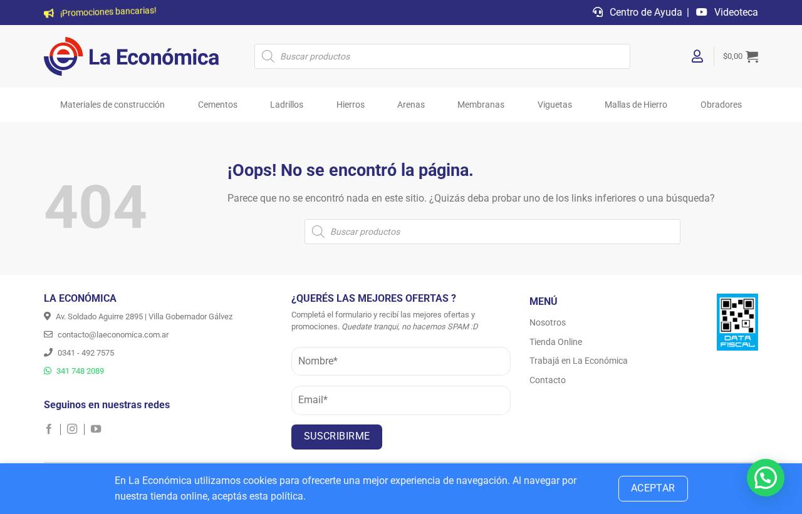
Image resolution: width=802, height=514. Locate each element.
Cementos (217, 105)
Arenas (411, 105)
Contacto (547, 380)
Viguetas (555, 105)
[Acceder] (698, 56)
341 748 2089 (79, 371)
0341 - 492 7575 (85, 352)
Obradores (721, 105)
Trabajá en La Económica (578, 361)
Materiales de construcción (112, 105)
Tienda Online (555, 342)
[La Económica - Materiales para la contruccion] (131, 56)
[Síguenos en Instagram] (75, 429)
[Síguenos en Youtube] (96, 429)
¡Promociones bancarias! (107, 12)
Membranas (480, 105)
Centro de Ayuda (644, 12)
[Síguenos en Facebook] (52, 429)
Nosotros (547, 322)
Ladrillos (286, 105)
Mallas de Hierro (636, 105)
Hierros (350, 105)
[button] (740, 56)
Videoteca (735, 12)
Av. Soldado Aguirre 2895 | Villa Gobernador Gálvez (143, 316)
